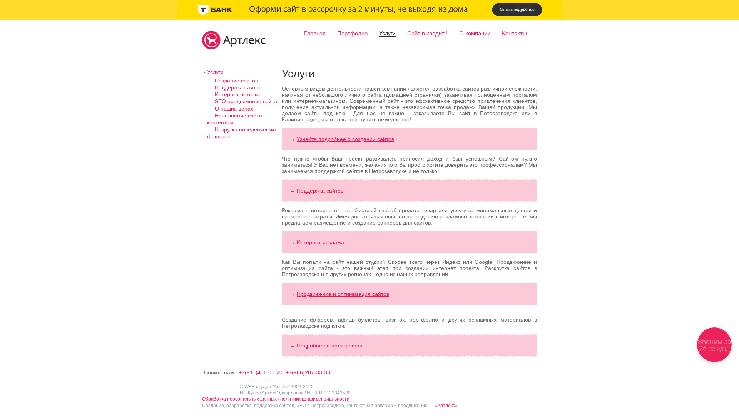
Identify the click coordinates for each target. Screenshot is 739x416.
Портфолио (352, 33)
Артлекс (446, 405)
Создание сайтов (236, 80)
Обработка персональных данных (239, 399)
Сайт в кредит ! (427, 33)
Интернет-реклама (320, 242)
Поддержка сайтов (238, 87)
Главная (315, 33)
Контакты (514, 33)
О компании (474, 33)
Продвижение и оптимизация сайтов (343, 294)
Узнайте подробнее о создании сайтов (345, 139)
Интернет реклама (238, 94)
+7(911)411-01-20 (261, 372)
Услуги (387, 33)
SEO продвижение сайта (246, 101)
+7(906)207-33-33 (308, 372)
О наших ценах (234, 109)
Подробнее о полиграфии (330, 345)
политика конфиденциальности (314, 399)
